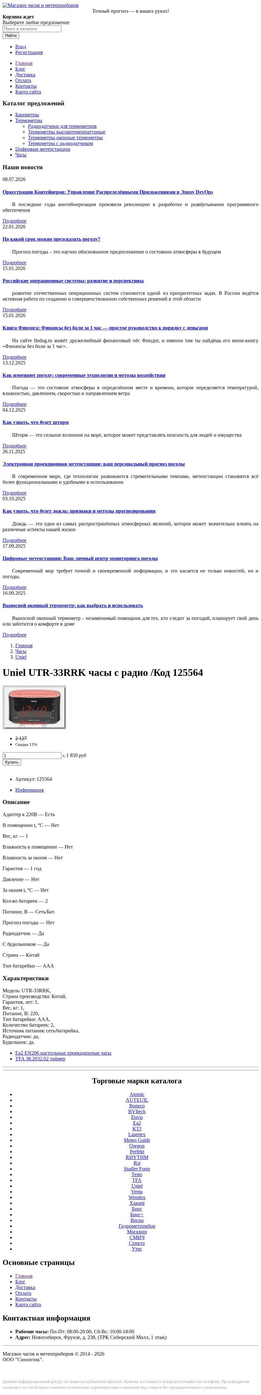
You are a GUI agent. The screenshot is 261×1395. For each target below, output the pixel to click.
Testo (136, 1174)
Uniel (20, 657)
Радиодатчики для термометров (62, 126)
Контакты (26, 86)
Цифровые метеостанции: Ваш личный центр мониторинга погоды (80, 558)
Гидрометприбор (137, 1226)
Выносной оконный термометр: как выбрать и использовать (73, 605)
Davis (137, 1117)
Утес (137, 1249)
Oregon (137, 1146)
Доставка (25, 74)
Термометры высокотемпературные (66, 132)
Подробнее (14, 221)
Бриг (137, 1208)
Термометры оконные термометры (65, 137)
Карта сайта (28, 91)
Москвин (137, 1231)
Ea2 (137, 1123)
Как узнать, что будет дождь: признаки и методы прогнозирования (79, 511)
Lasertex (136, 1134)
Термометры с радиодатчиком (60, 143)
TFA (137, 1180)
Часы (20, 154)
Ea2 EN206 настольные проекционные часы (63, 1053)
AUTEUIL (137, 1100)
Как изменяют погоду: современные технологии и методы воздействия (84, 375)
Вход (20, 46)
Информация (29, 790)
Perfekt (137, 1151)
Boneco (137, 1105)
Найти (11, 35)
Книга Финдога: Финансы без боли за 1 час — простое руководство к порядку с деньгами (105, 327)
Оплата (23, 80)
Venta (137, 1191)
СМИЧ (137, 1237)
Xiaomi (137, 1203)
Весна (137, 1220)
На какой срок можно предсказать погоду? (51, 239)
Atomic (137, 1094)
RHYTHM (137, 1157)
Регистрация (29, 52)
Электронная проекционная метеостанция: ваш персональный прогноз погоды (94, 464)
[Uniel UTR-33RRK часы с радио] (34, 727)
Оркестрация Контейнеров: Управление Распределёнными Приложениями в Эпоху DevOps (108, 192)
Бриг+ (137, 1214)
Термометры (28, 120)
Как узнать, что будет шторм (36, 422)
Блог (20, 69)
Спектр (137, 1243)
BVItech (136, 1111)
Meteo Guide (137, 1140)
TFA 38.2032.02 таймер (40, 1058)
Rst (137, 1163)
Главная (23, 63)
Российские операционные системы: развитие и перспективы (73, 280)
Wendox (137, 1197)
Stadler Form (137, 1168)
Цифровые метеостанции (42, 149)
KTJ (136, 1128)
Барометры (27, 114)
